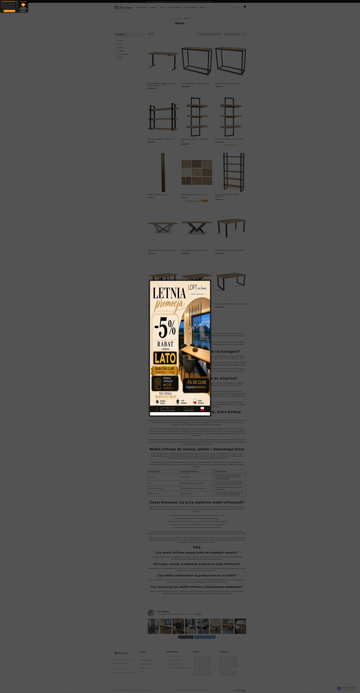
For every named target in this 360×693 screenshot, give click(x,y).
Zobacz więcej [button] (9, 11)
